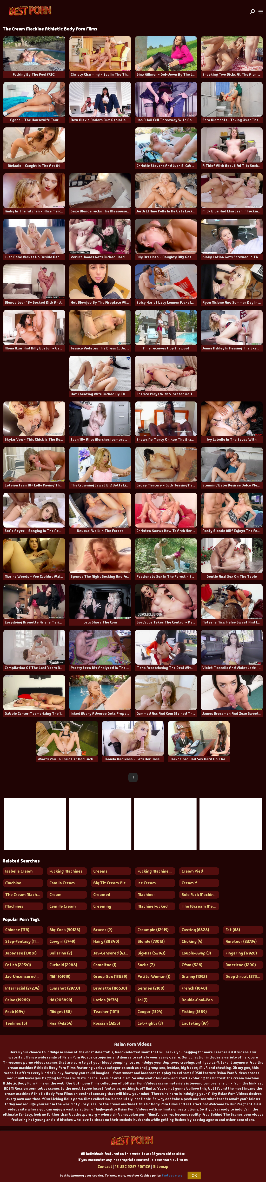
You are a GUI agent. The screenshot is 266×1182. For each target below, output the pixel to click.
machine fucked (152, 906)
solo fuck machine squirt (201, 894)
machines (14, 906)
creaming (102, 906)
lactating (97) (195, 1023)
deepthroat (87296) (244, 976)
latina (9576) (105, 1000)
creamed (101, 894)
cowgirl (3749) (62, 941)
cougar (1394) (149, 1011)
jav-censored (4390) (112, 953)
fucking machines (66, 871)
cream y (189, 883)
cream (55, 894)
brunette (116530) (110, 988)
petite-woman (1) (153, 976)
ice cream (146, 883)
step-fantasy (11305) (24, 941)
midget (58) (60, 1011)
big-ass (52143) (151, 953)
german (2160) (150, 988)
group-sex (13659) (110, 976)
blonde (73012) (151, 941)
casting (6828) (195, 929)
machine (13, 883)
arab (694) (15, 1011)
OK (194, 1175)
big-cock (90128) (64, 929)
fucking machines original (156, 871)
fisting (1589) (194, 1011)
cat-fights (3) (150, 1023)
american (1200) (240, 964)
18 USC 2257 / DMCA (132, 1166)
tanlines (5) (16, 1023)
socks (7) (146, 964)
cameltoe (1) (104, 964)
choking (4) (192, 941)
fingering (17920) (241, 953)
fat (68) (232, 929)
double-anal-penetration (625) (201, 1000)
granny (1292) (194, 976)
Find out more (172, 1175)
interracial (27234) (22, 988)
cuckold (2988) (63, 964)
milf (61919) (59, 976)
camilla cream (62, 906)
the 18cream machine (201, 906)
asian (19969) (17, 1000)
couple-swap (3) (196, 953)
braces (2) (102, 929)
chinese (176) (17, 929)
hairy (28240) (106, 941)
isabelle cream (19, 871)
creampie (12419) (153, 929)
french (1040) (194, 988)
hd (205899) (60, 1000)
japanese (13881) (21, 953)
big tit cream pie (109, 883)
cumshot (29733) (64, 988)
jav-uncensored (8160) (24, 976)
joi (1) (142, 1000)
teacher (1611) (106, 1011)
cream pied (192, 871)
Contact (105, 1166)
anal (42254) (60, 1023)
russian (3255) (106, 1023)
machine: (146, 894)
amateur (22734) (241, 941)
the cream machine (24, 894)
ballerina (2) (60, 953)
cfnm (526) (192, 964)
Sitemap (160, 1166)
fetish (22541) (18, 964)
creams (100, 871)
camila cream (62, 883)
